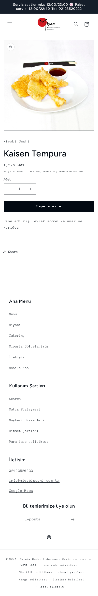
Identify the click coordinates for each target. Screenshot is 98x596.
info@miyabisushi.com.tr (34, 480)
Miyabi (15, 325)
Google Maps (21, 490)
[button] (9, 24)
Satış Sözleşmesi (25, 409)
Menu (13, 314)
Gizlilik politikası (36, 572)
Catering (17, 335)
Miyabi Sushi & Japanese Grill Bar (49, 559)
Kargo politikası (33, 579)
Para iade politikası (29, 441)
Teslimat (34, 171)
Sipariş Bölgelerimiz (29, 346)
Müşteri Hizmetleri (26, 420)
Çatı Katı (29, 564)
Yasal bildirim (51, 586)
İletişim (17, 357)
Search (15, 399)
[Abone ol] (72, 519)
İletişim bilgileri (68, 579)
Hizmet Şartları (24, 431)
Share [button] (13, 252)
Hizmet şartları (71, 572)
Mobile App (19, 368)
